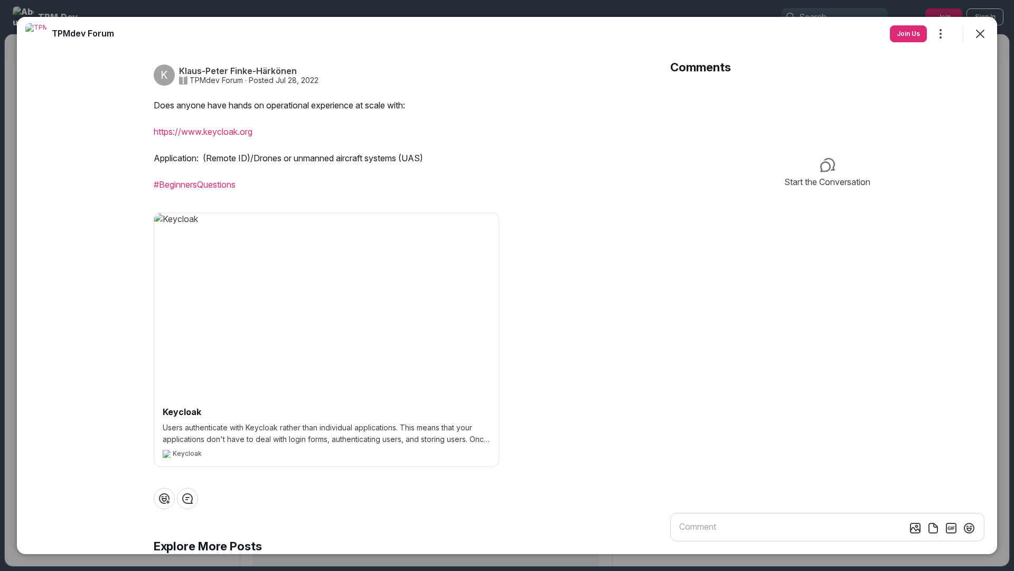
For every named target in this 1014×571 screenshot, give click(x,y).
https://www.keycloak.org (203, 131)
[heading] (83, 33)
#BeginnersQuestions (195, 184)
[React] (164, 499)
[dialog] (507, 285)
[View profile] (35, 33)
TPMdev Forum (216, 80)
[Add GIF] (951, 528)
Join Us (908, 34)
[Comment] (187, 498)
